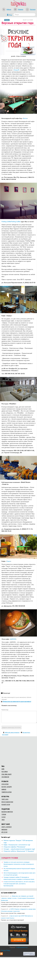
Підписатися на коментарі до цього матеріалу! (17, 701)
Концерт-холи (6, 804)
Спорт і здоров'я (7, 827)
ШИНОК (13, 639)
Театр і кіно (5, 799)
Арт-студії (4, 832)
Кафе (3, 769)
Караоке (4, 789)
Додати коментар (11, 727)
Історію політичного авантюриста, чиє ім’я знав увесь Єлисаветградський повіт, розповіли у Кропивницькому (19, 883)
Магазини (4, 829)
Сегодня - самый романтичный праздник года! (19, 849)
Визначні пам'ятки (7, 812)
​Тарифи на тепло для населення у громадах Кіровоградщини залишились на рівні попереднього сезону (19, 864)
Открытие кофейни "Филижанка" (14, 847)
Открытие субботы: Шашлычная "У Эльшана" (19, 851)
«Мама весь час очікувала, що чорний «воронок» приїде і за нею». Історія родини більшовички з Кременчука (18, 898)
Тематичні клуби (7, 792)
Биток (25, 118)
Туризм (4, 814)
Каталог (33, 9)
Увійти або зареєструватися (12, 732)
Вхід (10, 15)
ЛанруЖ (16, 70)
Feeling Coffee (6, 221)
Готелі (3, 817)
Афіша (8, 9)
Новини (20, 9)
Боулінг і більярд (7, 787)
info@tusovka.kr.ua (21, 947)
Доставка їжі (5, 777)
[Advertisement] (18, 750)
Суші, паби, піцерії (6, 774)
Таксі (3, 819)
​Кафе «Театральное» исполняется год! (17, 845)
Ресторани (5, 771)
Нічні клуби (5, 784)
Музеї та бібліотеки (7, 802)
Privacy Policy (5, 950)
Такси (8, 561)
